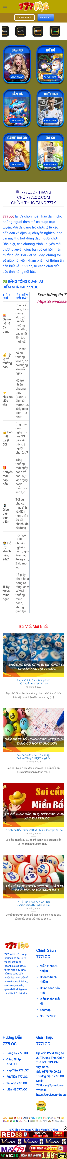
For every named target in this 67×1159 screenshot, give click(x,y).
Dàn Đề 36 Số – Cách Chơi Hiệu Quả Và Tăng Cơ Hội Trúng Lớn (33, 757)
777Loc (8, 216)
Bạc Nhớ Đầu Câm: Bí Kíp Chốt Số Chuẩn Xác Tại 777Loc (33, 682)
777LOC (59, 1076)
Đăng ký (45, 17)
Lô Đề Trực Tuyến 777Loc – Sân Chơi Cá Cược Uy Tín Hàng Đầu (33, 903)
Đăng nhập (25, 17)
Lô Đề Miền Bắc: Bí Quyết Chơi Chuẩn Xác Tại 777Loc (33, 830)
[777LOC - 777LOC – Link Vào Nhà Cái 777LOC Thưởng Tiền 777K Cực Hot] (33, 6)
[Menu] (5, 6)
